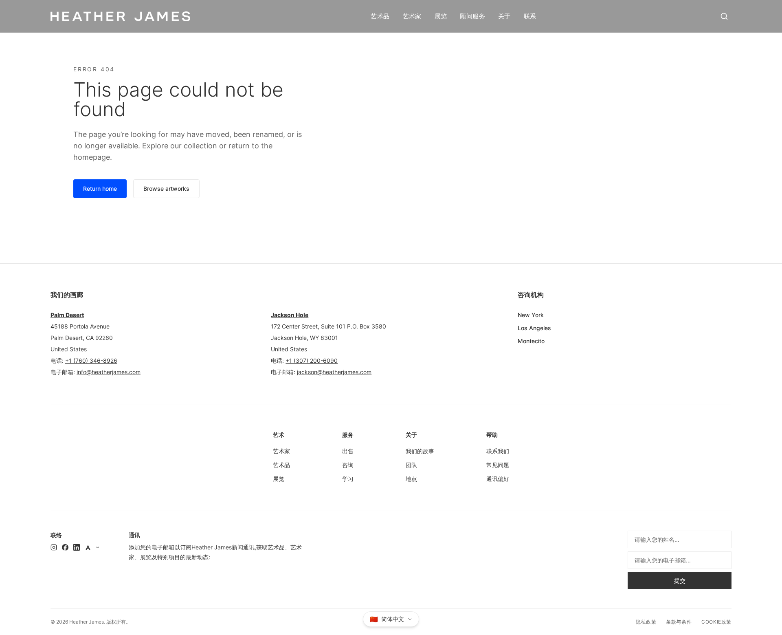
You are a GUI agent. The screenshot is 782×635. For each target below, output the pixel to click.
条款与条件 (679, 622)
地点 (411, 478)
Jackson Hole (289, 314)
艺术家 (412, 16)
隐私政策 (646, 622)
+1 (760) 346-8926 (91, 360)
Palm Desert (67, 314)
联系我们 (497, 451)
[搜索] (724, 16)
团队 (411, 464)
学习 (348, 478)
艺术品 (380, 16)
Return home (100, 188)
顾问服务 (472, 16)
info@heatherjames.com (109, 371)
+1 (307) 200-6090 (312, 360)
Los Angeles (534, 327)
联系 (530, 16)
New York (531, 314)
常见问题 (497, 464)
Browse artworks (166, 188)
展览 (441, 16)
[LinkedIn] (76, 547)
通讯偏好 (497, 478)
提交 (679, 580)
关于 (504, 16)
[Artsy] (88, 547)
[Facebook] (65, 547)
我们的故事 (420, 451)
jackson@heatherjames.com (334, 371)
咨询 (348, 464)
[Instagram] (54, 547)
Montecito (531, 340)
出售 (348, 451)
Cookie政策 (716, 622)
